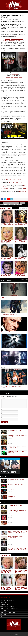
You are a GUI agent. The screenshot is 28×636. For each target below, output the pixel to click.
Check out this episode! (5, 195)
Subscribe (8, 77)
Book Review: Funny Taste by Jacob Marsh (15, 505)
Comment (3, 398)
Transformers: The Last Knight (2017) (9, 314)
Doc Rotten (4, 19)
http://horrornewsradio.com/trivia (15, 182)
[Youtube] (16, 634)
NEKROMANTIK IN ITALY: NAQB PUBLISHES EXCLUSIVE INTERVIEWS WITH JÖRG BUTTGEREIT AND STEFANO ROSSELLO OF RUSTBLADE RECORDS (17, 548)
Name (2, 409)
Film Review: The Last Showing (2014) (9, 366)
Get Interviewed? (3, 610)
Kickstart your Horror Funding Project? (7, 606)
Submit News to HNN (4, 604)
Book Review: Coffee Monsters (13, 515)
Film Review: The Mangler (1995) (8, 348)
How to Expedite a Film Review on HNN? (7, 612)
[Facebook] (11, 634)
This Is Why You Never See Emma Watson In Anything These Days (21, 588)
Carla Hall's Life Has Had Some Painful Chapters (20, 275)
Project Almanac (4, 204)
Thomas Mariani (12, 40)
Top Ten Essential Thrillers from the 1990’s (16, 479)
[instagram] (17, 634)
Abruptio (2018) (4, 297)
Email (2, 413)
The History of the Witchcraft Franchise (15, 430)
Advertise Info (3, 602)
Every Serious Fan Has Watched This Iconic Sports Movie (5, 471)
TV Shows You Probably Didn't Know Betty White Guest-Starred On (6, 571)
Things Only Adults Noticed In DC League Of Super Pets (14, 472)
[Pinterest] (13, 634)
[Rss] (10, 634)
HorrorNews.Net (14, 74)
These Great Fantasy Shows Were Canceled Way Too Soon (21, 571)
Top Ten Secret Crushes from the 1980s (15, 484)
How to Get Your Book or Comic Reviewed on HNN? (9, 608)
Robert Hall (19, 204)
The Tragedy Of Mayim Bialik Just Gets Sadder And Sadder (7, 224)
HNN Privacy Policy (3, 614)
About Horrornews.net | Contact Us (6, 600)
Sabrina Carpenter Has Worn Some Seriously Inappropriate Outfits (6, 241)
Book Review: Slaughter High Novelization (15, 521)
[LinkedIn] (15, 634)
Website (2, 417)
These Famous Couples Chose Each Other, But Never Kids (6, 258)
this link (22, 154)
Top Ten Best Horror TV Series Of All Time (16, 489)
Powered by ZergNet (24, 279)
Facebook (16, 77)
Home (1, 11)
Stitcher (20, 77)
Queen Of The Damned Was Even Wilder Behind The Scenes (21, 224)
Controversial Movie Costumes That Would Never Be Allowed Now (6, 588)
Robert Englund (12, 204)
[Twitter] (12, 634)
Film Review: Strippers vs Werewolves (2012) (11, 386)
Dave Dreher (5, 40)
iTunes (12, 77)
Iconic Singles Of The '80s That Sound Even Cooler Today (20, 258)
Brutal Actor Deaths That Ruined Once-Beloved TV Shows (20, 241)
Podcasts (5, 11)
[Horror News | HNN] (14, 4)
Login (1, 616)
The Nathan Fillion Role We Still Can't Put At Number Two (7, 275)
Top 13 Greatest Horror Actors (8, 331)
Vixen (19, 40)
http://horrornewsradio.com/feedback (13, 179)
